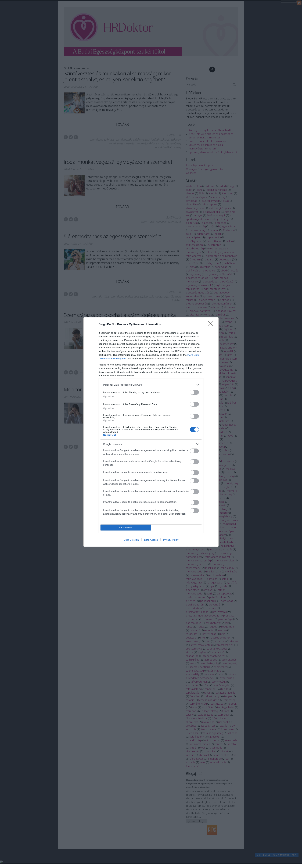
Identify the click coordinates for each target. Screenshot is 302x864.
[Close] (211, 324)
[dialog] (151, 432)
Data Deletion (131, 539)
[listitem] (151, 384)
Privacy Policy (170, 539)
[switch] (194, 392)
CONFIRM (125, 527)
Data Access (151, 539)
